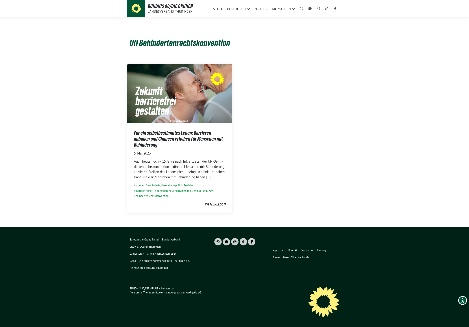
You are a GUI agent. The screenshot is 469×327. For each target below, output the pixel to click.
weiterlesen (215, 204)
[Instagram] (318, 8)
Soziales (188, 185)
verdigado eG (193, 292)
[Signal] (310, 8)
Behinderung (163, 190)
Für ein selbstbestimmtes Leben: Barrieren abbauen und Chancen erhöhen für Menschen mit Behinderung (178, 139)
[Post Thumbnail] (179, 93)
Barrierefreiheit (144, 190)
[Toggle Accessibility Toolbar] (462, 300)
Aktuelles (139, 185)
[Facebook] (335, 8)
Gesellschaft (153, 185)
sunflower (158, 292)
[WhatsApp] (301, 8)
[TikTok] (326, 8)
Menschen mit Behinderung (191, 190)
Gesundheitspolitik (172, 185)
